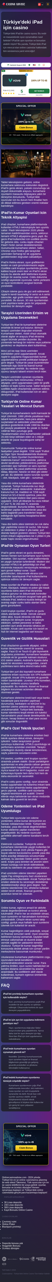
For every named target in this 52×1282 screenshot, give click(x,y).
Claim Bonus (26, 127)
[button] (26, 124)
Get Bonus (39, 91)
